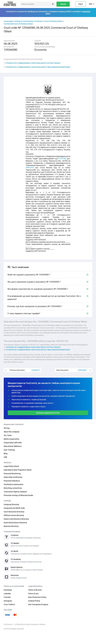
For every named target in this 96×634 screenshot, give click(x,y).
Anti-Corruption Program (38, 604)
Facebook (8, 590)
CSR (5, 457)
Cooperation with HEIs (13, 443)
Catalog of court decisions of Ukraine (28, 21)
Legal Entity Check (11, 466)
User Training (9, 450)
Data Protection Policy (37, 597)
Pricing (7, 428)
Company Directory (11, 504)
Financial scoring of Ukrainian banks (18, 495)
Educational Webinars (13, 446)
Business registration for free (48, 413)
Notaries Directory (11, 526)
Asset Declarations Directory (15, 523)
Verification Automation (13, 484)
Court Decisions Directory (14, 512)
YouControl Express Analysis (15, 492)
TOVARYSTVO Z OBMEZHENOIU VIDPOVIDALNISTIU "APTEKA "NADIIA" (33, 63)
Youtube (7, 597)
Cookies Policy (34, 601)
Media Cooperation (11, 439)
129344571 (35, 370)
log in (80, 4)
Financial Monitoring (12, 474)
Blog (6, 453)
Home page (8, 21)
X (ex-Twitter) (9, 604)
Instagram (8, 601)
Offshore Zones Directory (14, 515)
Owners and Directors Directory (16, 519)
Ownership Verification (13, 477)
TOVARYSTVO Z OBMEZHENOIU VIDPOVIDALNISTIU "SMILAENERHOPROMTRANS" (38, 67)
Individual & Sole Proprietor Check (17, 470)
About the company (11, 432)
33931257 (30, 168)
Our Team (8, 435)
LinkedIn (7, 594)
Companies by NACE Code (14, 508)
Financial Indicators (12, 481)
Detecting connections (13, 488)
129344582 (82, 370)
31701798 (62, 159)
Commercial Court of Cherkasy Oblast (18, 24)
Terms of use (33, 594)
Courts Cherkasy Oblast (53, 21)
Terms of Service (35, 590)
